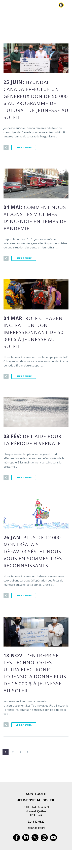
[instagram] (44, 838)
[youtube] (53, 838)
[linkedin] (25, 838)
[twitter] (35, 838)
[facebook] (16, 838)
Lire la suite (24, 147)
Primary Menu (8, 5)
